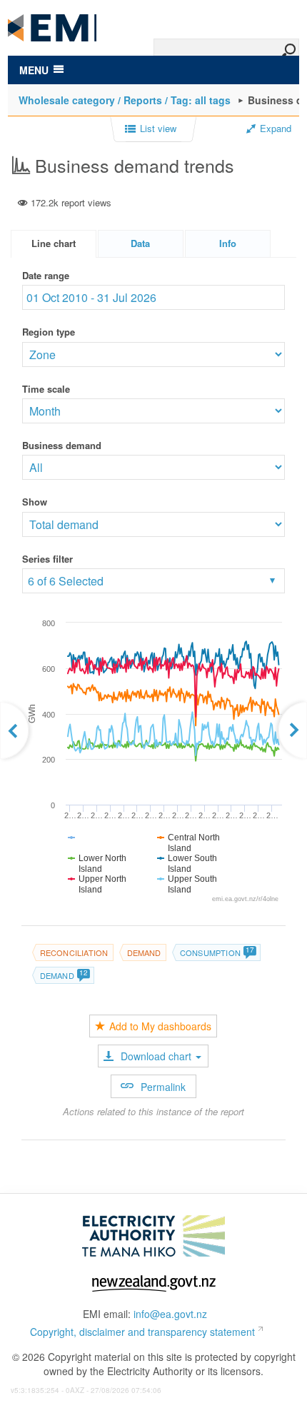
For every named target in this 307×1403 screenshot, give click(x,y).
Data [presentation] (140, 243)
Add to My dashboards (160, 1026)
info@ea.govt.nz (170, 1314)
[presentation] (228, 244)
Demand (144, 952)
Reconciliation (74, 952)
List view (158, 128)
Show (34, 501)
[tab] (53, 244)
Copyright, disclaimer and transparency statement (142, 1331)
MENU (34, 70)
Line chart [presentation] (53, 243)
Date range (45, 275)
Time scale (46, 389)
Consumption (217, 952)
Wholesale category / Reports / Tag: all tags (125, 100)
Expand (275, 128)
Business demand (61, 445)
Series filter (47, 558)
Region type (48, 331)
